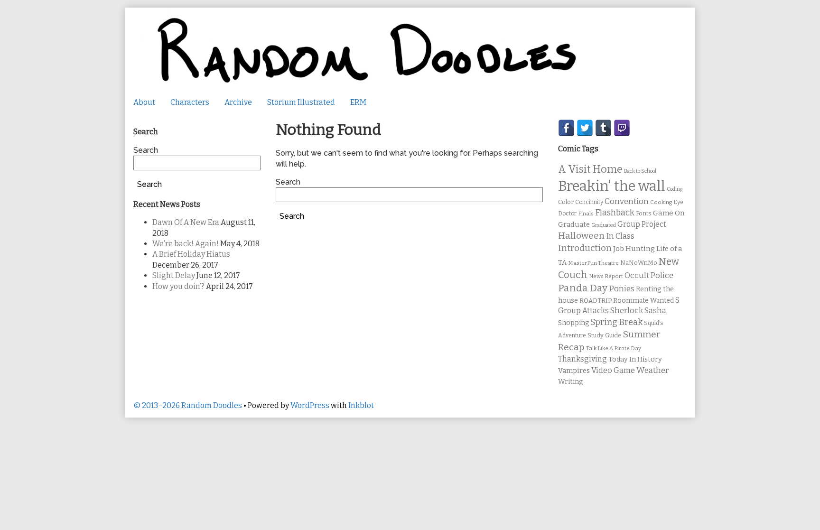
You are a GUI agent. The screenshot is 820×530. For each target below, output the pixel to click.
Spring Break (616, 322)
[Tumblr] (603, 128)
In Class (620, 236)
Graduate (574, 224)
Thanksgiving (582, 358)
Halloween (581, 235)
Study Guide (604, 335)
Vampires (574, 370)
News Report (606, 276)
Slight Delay (173, 275)
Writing (570, 382)
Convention (627, 201)
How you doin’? (178, 286)
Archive (238, 102)
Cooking (661, 202)
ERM (358, 102)
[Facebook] (566, 128)
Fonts (644, 213)
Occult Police (648, 275)
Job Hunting (634, 248)
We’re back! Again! (185, 243)
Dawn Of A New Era (185, 222)
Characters (189, 102)
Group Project (641, 224)
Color (566, 201)
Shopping (573, 323)
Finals (586, 213)
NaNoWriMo (638, 262)
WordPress (309, 405)
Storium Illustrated (301, 102)
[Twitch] (622, 128)
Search (288, 181)
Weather (652, 370)
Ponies (621, 289)
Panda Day (582, 288)
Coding (674, 189)
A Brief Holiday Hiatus (191, 254)
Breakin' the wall (611, 186)
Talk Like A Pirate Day (613, 348)
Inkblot (361, 405)
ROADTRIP (595, 301)
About (144, 102)
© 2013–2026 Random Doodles (187, 405)
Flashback (614, 213)
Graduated (603, 225)
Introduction (585, 248)
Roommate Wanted (643, 301)
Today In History (635, 359)
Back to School (640, 171)
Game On (669, 213)
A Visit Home (590, 169)
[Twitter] (585, 128)
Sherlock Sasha (638, 310)
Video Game (613, 370)
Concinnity (589, 202)
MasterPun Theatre (593, 263)
